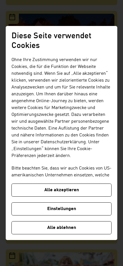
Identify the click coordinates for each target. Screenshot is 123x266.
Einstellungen (61, 209)
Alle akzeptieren (61, 190)
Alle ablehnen (61, 227)
